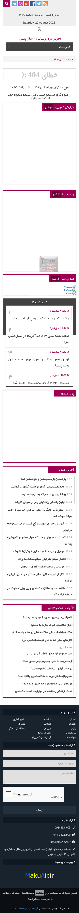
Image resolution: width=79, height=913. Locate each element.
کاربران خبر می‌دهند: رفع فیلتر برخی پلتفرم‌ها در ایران (39, 526)
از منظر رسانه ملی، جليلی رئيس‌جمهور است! (47, 661)
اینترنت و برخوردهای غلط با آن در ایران (49, 650)
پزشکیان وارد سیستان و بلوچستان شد (46, 479)
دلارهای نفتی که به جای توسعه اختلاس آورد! (46, 640)
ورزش (47, 728)
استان (72, 719)
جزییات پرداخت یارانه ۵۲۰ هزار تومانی (46, 566)
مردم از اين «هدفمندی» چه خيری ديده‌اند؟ (47, 683)
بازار (73, 728)
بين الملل (71, 732)
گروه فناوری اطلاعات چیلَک (24, 908)
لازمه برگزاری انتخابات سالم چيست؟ (51, 668)
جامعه (47, 719)
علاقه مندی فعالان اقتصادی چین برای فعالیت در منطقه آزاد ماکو (39, 591)
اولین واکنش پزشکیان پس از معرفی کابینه (43, 502)
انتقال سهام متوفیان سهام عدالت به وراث (45, 559)
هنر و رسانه (44, 732)
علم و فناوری (18, 719)
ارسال (39, 810)
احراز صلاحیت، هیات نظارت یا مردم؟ (51, 625)
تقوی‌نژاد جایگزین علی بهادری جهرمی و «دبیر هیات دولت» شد (39, 513)
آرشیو (48, 107)
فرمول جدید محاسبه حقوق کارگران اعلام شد (42, 551)
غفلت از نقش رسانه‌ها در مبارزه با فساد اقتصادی (43, 691)
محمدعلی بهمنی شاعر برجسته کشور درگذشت (41, 486)
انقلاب (47, 723)
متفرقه (21, 723)
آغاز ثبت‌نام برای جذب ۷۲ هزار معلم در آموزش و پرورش (39, 540)
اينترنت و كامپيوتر (41, 737)
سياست (71, 737)
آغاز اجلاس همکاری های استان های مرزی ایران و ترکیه (39, 577)
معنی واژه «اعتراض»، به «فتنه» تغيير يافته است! (44, 676)
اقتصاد (72, 723)
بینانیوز (39, 893)
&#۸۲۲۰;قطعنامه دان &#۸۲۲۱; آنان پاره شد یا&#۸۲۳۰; (42, 632)
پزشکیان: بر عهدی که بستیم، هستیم (47, 494)
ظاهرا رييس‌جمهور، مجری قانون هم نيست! (47, 617)
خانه (70, 59)
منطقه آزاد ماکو (17, 728)
